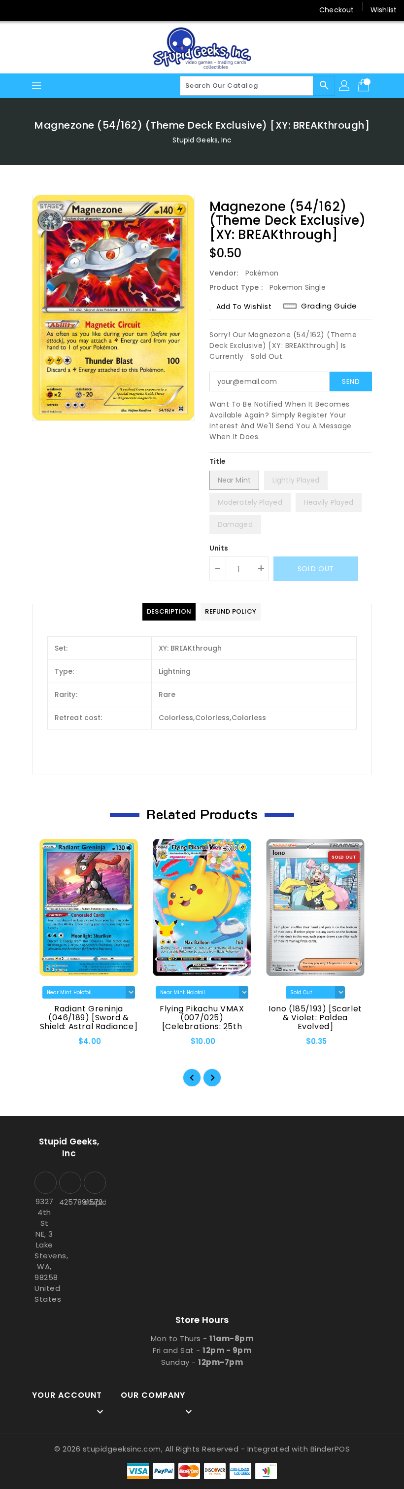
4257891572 (69, 1202)
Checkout (336, 10)
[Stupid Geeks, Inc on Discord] (90, 9)
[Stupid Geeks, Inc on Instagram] (53, 9)
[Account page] (345, 86)
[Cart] (364, 86)
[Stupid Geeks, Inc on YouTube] (72, 9)
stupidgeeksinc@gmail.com (93, 1202)
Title (217, 461)
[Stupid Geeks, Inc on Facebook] (15, 9)
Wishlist (383, 10)
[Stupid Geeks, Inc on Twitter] (34, 9)
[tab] (169, 612)
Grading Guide (329, 306)
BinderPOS (330, 1449)
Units (219, 548)
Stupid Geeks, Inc (202, 140)
